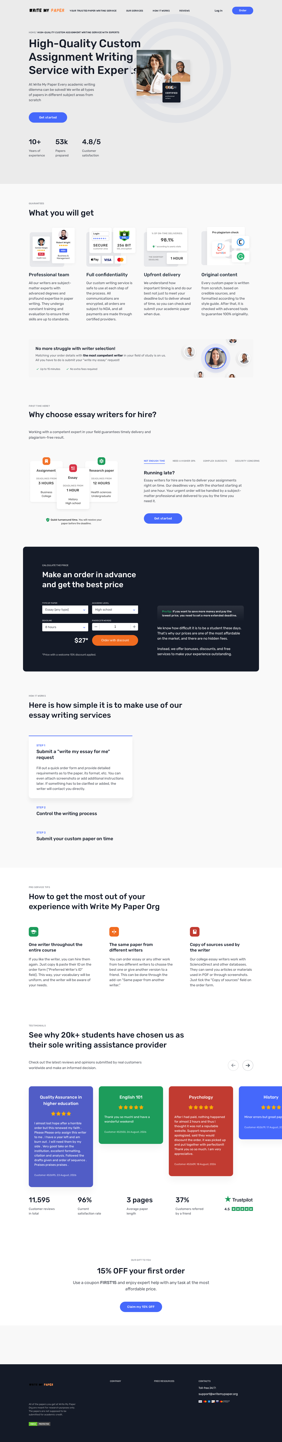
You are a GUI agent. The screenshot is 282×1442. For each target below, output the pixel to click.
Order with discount (115, 640)
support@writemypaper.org (218, 1394)
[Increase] (134, 626)
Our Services (134, 10)
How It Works (161, 10)
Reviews (184, 10)
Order (243, 10)
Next (247, 1065)
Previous (233, 1065)
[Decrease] (96, 626)
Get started (48, 117)
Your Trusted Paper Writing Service (93, 10)
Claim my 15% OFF (141, 1307)
